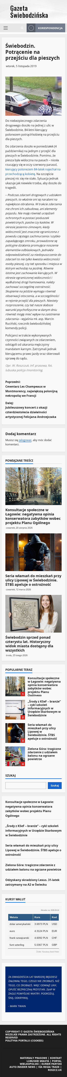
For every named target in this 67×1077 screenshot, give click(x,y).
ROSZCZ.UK (55, 1070)
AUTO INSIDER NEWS (22, 1067)
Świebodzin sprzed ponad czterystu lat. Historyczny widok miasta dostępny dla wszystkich (29, 644)
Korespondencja (50, 28)
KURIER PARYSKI (51, 1064)
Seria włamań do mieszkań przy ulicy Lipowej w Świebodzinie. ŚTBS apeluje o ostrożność (33, 580)
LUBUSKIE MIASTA (38, 1061)
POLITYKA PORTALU (17, 1040)
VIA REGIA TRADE (48, 1067)
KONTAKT (56, 1058)
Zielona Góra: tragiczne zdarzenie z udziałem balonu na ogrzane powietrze (15, 756)
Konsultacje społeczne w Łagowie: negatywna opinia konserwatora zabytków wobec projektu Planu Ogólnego (33, 516)
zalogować (25, 440)
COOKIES (37, 1040)
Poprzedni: (31, 389)
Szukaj (10, 775)
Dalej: (30, 410)
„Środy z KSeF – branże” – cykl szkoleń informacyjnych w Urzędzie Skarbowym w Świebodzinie (15, 710)
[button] (5, 28)
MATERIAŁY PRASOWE (33, 1058)
